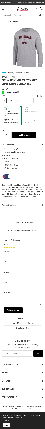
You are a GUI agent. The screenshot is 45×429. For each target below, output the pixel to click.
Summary (7, 292)
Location (7, 272)
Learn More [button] (7, 420)
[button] (32, 9)
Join (38, 353)
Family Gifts (22, 328)
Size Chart (39, 96)
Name (6, 251)
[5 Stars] (14, 247)
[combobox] (16, 15)
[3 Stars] (9, 247)
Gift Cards (7, 381)
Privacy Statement (8, 407)
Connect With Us (9, 397)
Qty (3, 131)
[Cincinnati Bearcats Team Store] (22, 9)
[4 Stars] (12, 247)
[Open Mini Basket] (41, 8)
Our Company (8, 389)
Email (5, 262)
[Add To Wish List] (40, 135)
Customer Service (10, 364)
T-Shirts (22, 318)
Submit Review (13, 310)
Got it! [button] (6, 425)
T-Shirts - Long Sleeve (23, 323)
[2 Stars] (7, 247)
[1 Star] (5, 247)
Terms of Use (20, 407)
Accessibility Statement (33, 407)
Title (5, 282)
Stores (5, 373)
